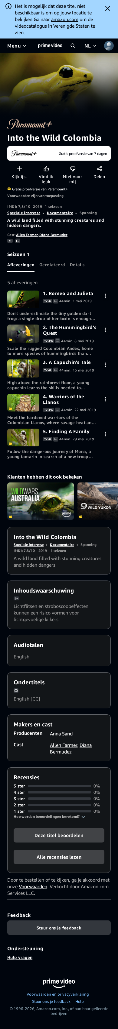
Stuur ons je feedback (51, 1001)
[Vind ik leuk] (46, 168)
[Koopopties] (105, 296)
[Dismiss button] (107, 8)
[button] (50, 816)
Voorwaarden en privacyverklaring (58, 994)
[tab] (20, 264)
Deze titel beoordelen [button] (59, 835)
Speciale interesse (23, 213)
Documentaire (60, 213)
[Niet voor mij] (72, 168)
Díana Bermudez (53, 235)
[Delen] (99, 168)
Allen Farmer (27, 235)
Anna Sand (61, 734)
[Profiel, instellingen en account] (109, 45)
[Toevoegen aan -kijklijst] (19, 168)
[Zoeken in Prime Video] (73, 45)
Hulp (79, 1001)
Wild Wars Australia (40, 501)
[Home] (50, 45)
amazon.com (64, 19)
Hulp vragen (19, 957)
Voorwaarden (33, 886)
